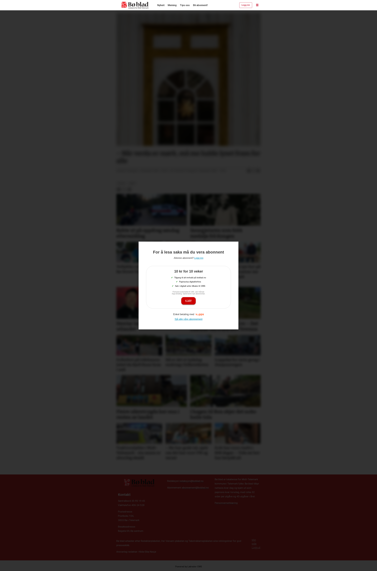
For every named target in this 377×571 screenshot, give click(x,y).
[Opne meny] (257, 5)
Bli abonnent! (200, 5)
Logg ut (256, 547)
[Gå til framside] (135, 5)
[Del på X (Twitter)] (253, 171)
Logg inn (246, 5)
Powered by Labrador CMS (188, 566)
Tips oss (185, 5)
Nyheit (160, 5)
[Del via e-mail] (258, 171)
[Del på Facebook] (249, 171)
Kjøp (188, 300)
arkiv (132, 183)
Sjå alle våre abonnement (188, 319)
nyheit (121, 183)
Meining (172, 5)
